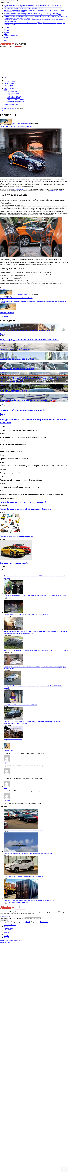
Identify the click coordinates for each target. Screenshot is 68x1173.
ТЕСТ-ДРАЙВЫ (9, 85)
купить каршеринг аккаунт (21, 189)
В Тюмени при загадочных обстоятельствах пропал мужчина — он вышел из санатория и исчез (33, 7)
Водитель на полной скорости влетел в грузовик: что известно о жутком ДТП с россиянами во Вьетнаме (35, 16)
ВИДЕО (9, 94)
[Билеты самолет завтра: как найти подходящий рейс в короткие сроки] (21, 851)
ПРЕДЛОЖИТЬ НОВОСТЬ (15, 101)
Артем (5, 775)
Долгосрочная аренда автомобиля (15, 563)
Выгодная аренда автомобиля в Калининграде (25, 329)
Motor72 (28, 922)
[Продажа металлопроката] (13, 737)
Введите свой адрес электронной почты (12, 918)
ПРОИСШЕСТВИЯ (13, 93)
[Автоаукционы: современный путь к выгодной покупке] (21, 828)
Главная (2, 108)
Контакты (6, 926)
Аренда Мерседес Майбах (14, 390)
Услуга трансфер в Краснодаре (16, 349)
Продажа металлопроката (13, 739)
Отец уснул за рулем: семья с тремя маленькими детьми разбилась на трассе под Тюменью (31, 13)
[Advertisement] (34, 60)
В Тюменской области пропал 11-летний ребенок (18, 18)
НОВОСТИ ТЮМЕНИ (11, 83)
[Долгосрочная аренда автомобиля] (16, 559)
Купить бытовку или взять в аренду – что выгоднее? (23, 502)
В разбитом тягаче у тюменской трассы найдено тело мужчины (23, 8)
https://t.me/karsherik (57, 190)
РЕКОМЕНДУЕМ (12, 91)
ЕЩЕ (5, 90)
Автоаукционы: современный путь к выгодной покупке (23, 830)
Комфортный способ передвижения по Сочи (24, 409)
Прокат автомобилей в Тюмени (17, 368)
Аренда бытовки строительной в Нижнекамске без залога (25, 509)
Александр (7, 800)
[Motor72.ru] (14, 46)
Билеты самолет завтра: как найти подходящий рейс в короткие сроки (28, 853)
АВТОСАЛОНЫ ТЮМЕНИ (15, 99)
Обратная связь (8, 928)
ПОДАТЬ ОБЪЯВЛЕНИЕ (11, 88)
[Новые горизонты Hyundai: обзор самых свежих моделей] (21, 875)
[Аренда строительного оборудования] (10, 532)
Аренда (13, 108)
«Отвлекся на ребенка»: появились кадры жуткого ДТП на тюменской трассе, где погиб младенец (33, 5)
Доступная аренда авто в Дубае (17, 358)
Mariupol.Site (44, 922)
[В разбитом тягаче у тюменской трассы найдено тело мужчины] (13, 612)
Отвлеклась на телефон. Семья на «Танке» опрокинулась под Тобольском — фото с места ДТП (32, 15)
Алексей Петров (18, 123)
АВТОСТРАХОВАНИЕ (14, 96)
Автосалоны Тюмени (10, 925)
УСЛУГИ (8, 108)
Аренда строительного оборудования (16, 536)
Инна (5, 788)
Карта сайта (7, 929)
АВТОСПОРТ (8, 86)
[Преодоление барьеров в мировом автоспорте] (13, 703)
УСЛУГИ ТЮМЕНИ (13, 98)
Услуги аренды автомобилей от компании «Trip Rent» (29, 339)
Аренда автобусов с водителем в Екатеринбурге (26, 400)
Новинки (3, 289)
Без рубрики (3, 372)
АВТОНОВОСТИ (9, 82)
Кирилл (6, 762)
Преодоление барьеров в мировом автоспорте (20, 705)
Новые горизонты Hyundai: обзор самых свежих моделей (23, 877)
